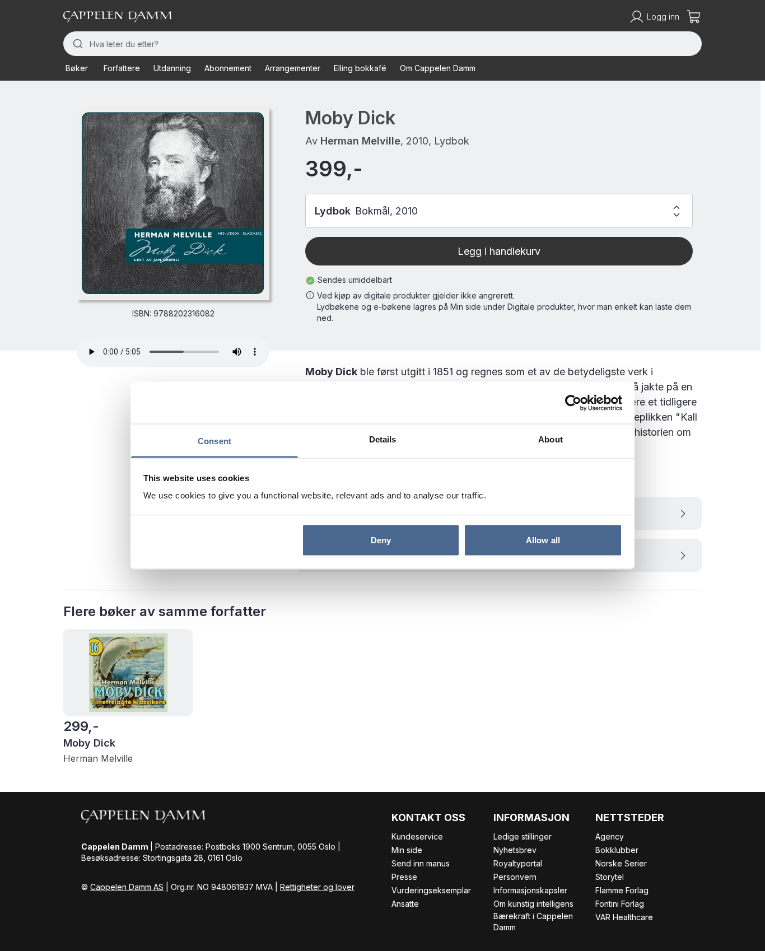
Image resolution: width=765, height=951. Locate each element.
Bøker (77, 68)
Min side (406, 850)
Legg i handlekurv (499, 251)
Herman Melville (360, 141)
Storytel (609, 877)
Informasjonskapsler (530, 890)
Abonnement (227, 68)
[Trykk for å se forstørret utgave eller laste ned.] (173, 204)
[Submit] (76, 43)
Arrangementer (292, 68)
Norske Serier (621, 863)
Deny (381, 539)
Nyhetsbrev (515, 850)
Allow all (543, 539)
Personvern (515, 877)
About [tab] (550, 439)
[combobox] (382, 43)
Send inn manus (420, 863)
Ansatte (405, 903)
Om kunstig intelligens (533, 903)
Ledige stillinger (522, 836)
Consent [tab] (214, 441)
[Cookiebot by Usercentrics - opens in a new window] (573, 402)
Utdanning (172, 68)
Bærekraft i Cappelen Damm (533, 921)
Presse (404, 877)
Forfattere (122, 68)
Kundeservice (417, 836)
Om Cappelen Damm (437, 68)
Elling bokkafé (360, 68)
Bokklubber (616, 850)
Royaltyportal (517, 863)
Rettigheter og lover (317, 887)
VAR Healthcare (624, 917)
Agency (609, 836)
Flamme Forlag (622, 890)
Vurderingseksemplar (431, 890)
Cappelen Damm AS (127, 887)
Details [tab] (383, 439)
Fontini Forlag (619, 903)
